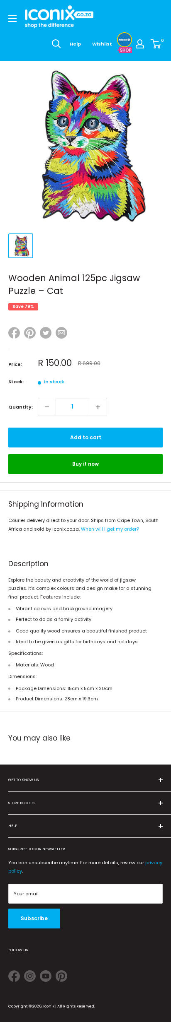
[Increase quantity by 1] (98, 407)
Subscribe (34, 918)
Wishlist (102, 44)
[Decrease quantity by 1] (47, 407)
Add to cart (85, 437)
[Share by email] (61, 334)
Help (75, 44)
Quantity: (20, 407)
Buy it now (85, 463)
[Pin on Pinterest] (30, 334)
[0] (156, 43)
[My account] (140, 43)
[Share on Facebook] (14, 334)
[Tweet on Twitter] (45, 333)
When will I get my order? (110, 529)
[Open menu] (12, 18)
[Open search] (56, 43)
